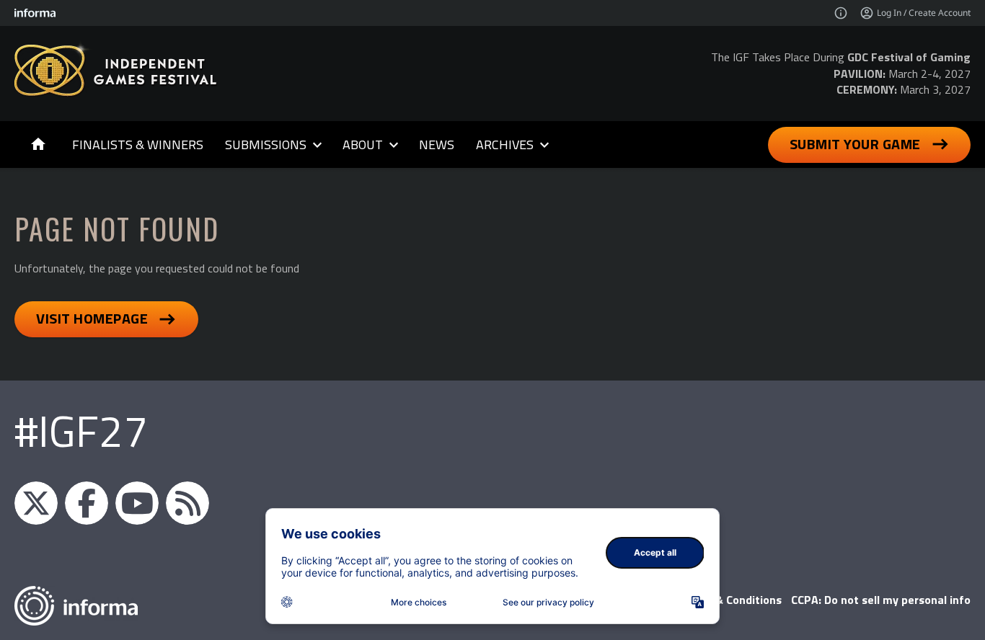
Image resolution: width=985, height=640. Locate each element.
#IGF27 (81, 430)
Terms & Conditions (730, 599)
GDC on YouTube (137, 503)
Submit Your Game (855, 144)
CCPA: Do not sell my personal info (881, 599)
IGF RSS (187, 503)
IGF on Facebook (86, 503)
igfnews (36, 503)
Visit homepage (92, 318)
